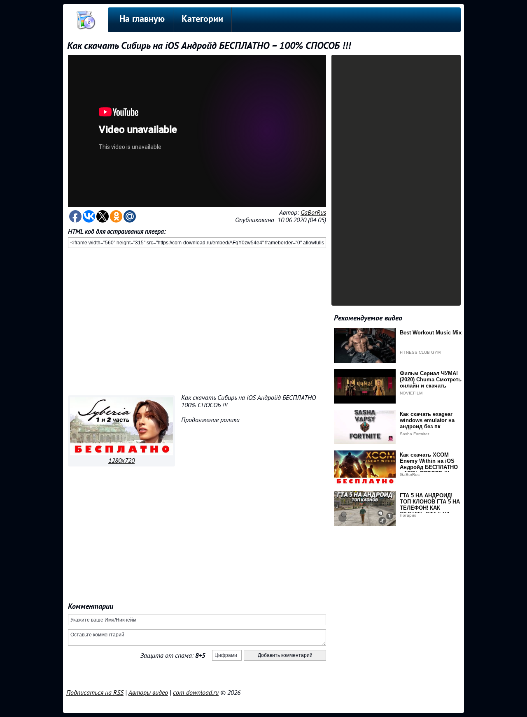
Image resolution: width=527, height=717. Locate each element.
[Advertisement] (197, 320)
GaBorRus (313, 212)
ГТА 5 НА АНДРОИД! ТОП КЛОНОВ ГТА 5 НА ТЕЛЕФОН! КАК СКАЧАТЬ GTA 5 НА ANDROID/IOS (430, 507)
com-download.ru (196, 692)
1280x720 (121, 460)
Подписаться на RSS (95, 692)
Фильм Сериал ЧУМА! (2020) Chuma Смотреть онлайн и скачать (431, 379)
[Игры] (121, 453)
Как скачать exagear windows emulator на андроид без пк (427, 420)
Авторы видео (148, 692)
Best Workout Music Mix (431, 332)
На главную (142, 19)
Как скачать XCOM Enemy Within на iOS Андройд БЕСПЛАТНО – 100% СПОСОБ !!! (429, 464)
